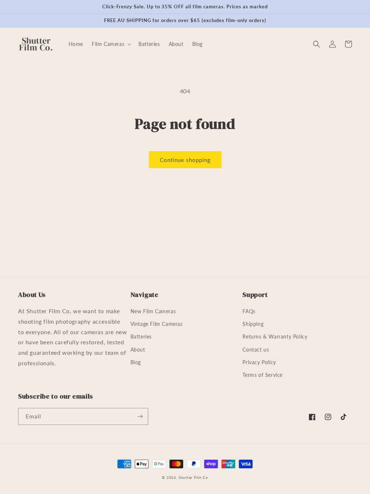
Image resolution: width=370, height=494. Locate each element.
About (137, 349)
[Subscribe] (140, 416)
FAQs (248, 311)
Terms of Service (262, 375)
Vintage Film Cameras (156, 324)
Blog (135, 362)
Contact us (255, 349)
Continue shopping (185, 160)
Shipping (252, 324)
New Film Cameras (153, 311)
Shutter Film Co (193, 477)
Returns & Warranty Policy (274, 336)
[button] (110, 44)
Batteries (141, 336)
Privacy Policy (259, 362)
